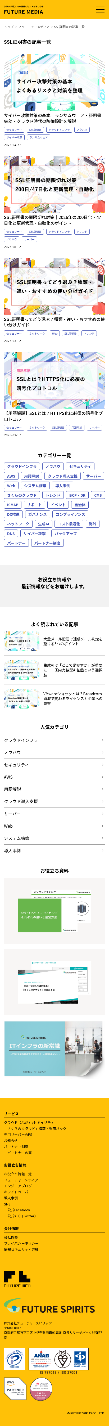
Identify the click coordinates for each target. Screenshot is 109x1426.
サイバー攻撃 (14, 137)
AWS (11, 476)
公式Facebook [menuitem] (18, 1209)
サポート (34, 504)
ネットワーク (37, 333)
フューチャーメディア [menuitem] (21, 1179)
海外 (92, 523)
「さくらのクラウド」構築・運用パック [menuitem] (35, 1128)
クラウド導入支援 (63, 476)
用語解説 (76, 427)
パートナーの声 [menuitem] (19, 1152)
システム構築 (35, 485)
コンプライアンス (70, 514)
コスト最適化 (69, 523)
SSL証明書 (35, 130)
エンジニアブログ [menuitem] (18, 1185)
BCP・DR (77, 495)
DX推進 (13, 514)
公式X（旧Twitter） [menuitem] (22, 1215)
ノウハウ (82, 130)
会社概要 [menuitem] (11, 1237)
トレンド (82, 232)
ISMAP (12, 504)
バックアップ (66, 533)
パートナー (16, 543)
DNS (11, 533)
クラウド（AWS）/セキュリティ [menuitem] (29, 1122)
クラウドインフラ (59, 130)
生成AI (43, 523)
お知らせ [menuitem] (11, 1140)
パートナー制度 (47, 543)
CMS (98, 495)
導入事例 (62, 485)
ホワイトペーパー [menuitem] (18, 1191)
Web (54, 333)
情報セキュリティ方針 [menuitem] (21, 1249)
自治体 (79, 504)
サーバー (29, 239)
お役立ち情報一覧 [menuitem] (18, 1173)
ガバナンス (37, 514)
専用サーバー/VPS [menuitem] (18, 1134)
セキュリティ (14, 130)
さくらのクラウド (22, 495)
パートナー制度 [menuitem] (16, 1146)
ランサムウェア (38, 137)
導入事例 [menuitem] (11, 1197)
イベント (58, 504)
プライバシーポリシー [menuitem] (21, 1243)
